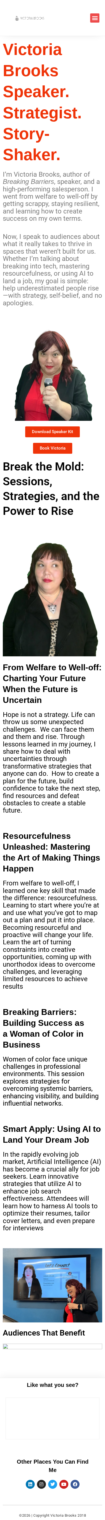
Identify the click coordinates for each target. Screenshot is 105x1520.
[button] (94, 18)
